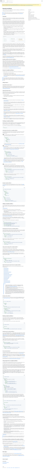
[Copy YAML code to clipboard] (24, 187)
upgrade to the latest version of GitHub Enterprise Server (14, 5)
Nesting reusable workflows (8, 315)
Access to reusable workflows (8, 70)
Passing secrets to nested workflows (8, 331)
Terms (8, 467)
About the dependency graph (10, 57)
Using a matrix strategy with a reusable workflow (10, 246)
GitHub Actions (3, 2)
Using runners (5, 82)
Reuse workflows (11, 2)
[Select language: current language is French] (41, 1)
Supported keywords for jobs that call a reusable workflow (11, 264)
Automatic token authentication (13, 286)
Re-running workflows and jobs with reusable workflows (13, 439)
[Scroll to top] (41, 468)
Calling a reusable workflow (8, 203)
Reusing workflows (15, 441)
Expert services (16, 467)
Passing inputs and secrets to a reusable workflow (10, 228)
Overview (4, 16)
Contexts (5, 54)
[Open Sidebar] (0, 2)
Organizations (4, 434)
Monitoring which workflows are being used (15, 358)
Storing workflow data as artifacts (7, 412)
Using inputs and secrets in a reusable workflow (10, 130)
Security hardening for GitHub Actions (13, 66)
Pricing (13, 467)
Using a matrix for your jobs (11, 251)
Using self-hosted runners (7, 90)
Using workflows (7, 2)
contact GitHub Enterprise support (29, 5)
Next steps (5, 451)
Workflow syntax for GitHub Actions (18, 411)
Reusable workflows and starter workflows (9, 59)
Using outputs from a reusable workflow (10, 360)
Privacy (10, 467)
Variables (5, 110)
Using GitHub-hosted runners (6, 88)
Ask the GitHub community (6, 462)
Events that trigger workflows (17, 453)
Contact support (5, 463)
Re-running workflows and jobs (17, 449)
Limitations (5, 98)
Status (11, 467)
